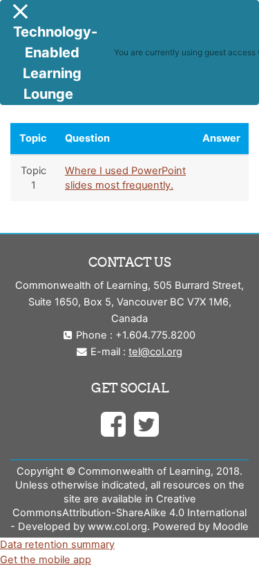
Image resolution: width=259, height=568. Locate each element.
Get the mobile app (45, 559)
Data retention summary (57, 544)
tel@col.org (155, 351)
